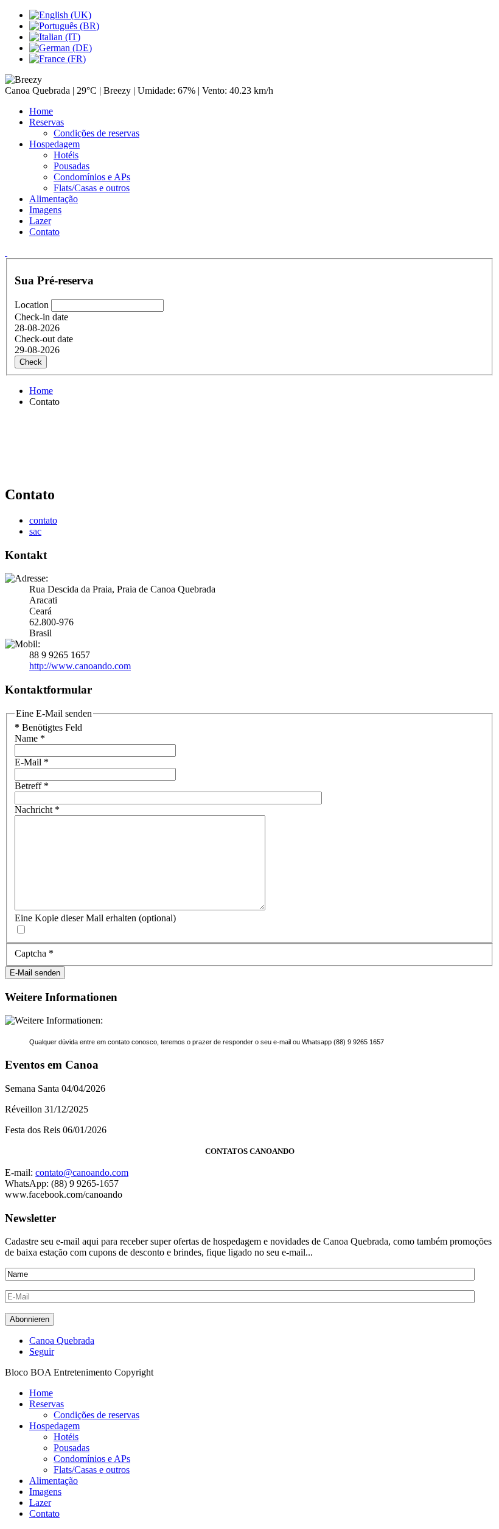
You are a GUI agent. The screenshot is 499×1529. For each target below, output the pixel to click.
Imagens (45, 210)
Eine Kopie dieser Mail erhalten (75, 918)
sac (35, 531)
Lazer (40, 221)
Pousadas (71, 166)
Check (30, 362)
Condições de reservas (96, 133)
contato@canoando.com (81, 1172)
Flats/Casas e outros (92, 188)
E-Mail (32, 762)
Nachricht (37, 809)
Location (33, 305)
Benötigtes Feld (48, 727)
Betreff (32, 786)
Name (30, 738)
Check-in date (41, 317)
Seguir (41, 1351)
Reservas (46, 122)
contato (43, 520)
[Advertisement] (249, 444)
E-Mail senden (35, 972)
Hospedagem (54, 144)
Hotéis (66, 155)
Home (41, 111)
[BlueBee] (6, 252)
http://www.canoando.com (80, 666)
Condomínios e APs (92, 177)
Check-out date (44, 339)
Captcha (34, 953)
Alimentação (53, 199)
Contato (44, 232)
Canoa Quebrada (61, 1340)
